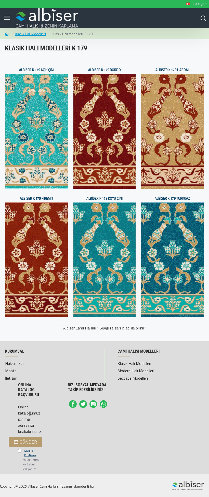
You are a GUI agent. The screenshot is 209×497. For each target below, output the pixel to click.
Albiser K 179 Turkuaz (172, 198)
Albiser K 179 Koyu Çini (104, 198)
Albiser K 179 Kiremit (36, 198)
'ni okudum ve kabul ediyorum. (31, 459)
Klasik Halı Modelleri (30, 33)
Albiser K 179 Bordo (104, 70)
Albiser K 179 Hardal (172, 70)
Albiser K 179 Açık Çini (36, 70)
